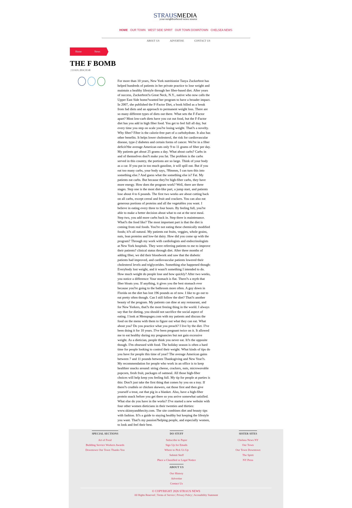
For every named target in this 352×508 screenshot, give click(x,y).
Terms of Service (166, 495)
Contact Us (202, 40)
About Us (153, 40)
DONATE (272, 4)
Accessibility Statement (206, 495)
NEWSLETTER (252, 4)
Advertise (177, 40)
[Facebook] (82, 81)
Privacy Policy (184, 495)
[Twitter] (92, 81)
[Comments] (101, 81)
